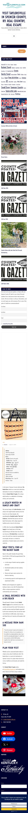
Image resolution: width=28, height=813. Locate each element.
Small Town (5, 87)
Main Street (20, 81)
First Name (3, 306)
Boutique (15, 64)
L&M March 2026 (5, 283)
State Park (3, 91)
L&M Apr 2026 (4, 219)
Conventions (3, 71)
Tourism (5, 444)
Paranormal (6, 84)
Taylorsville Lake (11, 91)
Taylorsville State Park (4, 94)
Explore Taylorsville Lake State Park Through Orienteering (11, 251)
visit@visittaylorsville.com (9, 719)
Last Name (3, 312)
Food (6, 78)
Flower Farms (4, 157)
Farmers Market (14, 74)
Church (21, 67)
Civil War (24, 67)
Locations (15, 81)
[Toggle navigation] (14, 36)
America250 (3, 64)
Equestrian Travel (10, 71)
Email (2, 318)
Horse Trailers (3, 81)
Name (2, 783)
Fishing (22, 74)
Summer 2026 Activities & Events (9, 126)
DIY (6, 71)
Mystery (24, 81)
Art (6, 64)
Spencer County (17, 87)
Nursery (2, 84)
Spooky (25, 87)
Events (16, 71)
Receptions (13, 84)
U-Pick (9, 94)
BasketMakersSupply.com (10, 669)
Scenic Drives (18, 84)
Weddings (17, 94)
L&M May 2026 (4, 188)
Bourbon (12, 64)
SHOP (4, 442)
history (24, 78)
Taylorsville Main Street (22, 91)
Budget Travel (6, 67)
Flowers (2, 78)
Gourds (20, 78)
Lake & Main (11, 81)
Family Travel (5, 74)
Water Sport (13, 94)
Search (4, 46)
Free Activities (13, 77)
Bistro (9, 64)
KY (7, 81)
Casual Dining (17, 67)
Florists (25, 74)
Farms (18, 74)
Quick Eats (9, 84)
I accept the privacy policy (8, 323)
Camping (13, 67)
